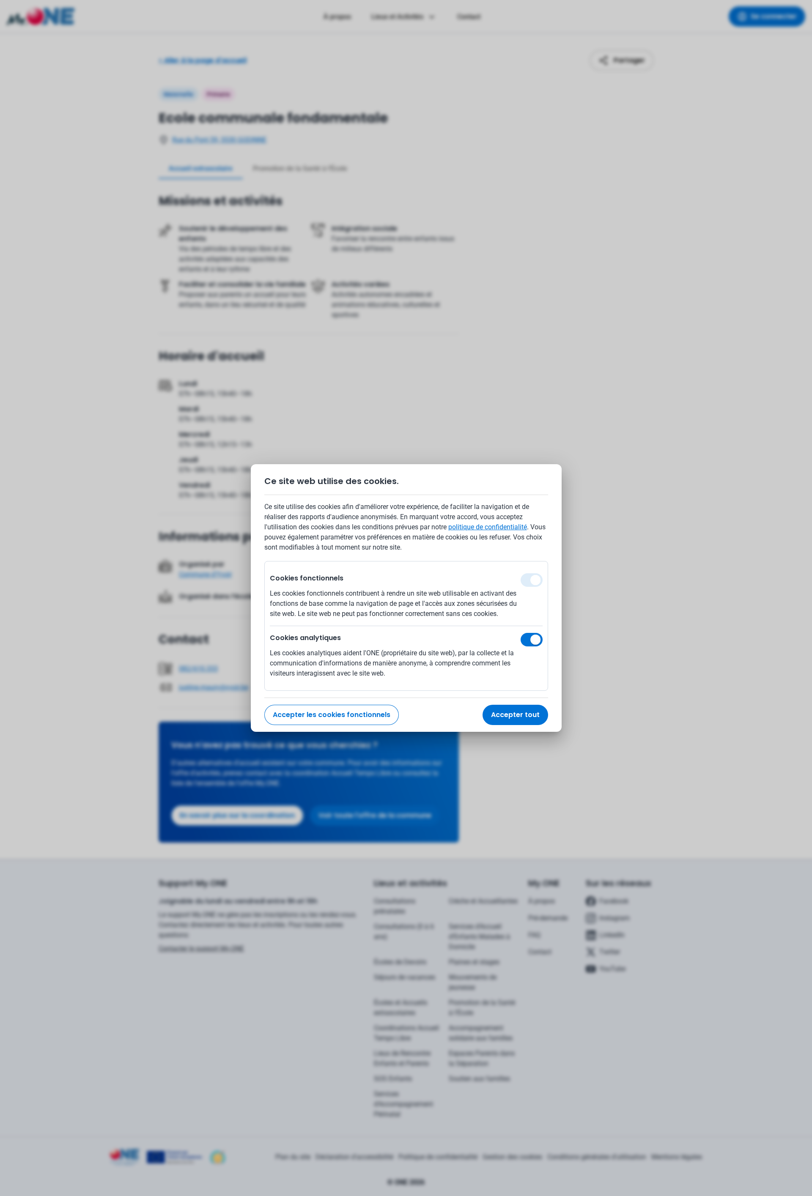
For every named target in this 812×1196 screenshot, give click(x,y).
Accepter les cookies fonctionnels (331, 715)
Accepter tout (515, 715)
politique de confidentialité (487, 527)
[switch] (532, 639)
